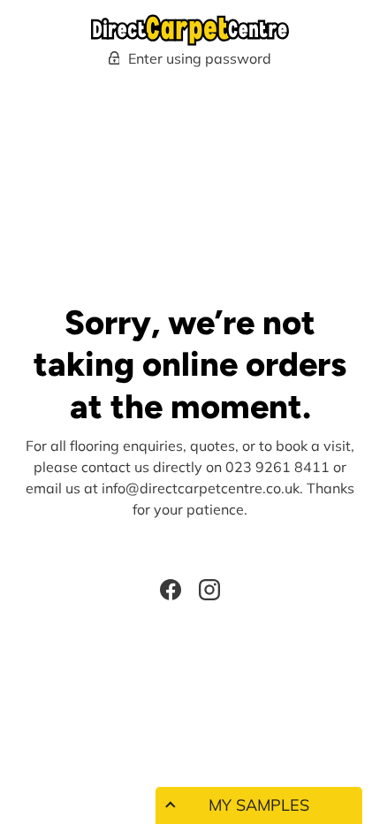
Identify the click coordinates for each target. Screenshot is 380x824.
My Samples (259, 805)
